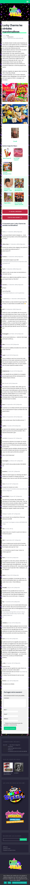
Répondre (19, 231)
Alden (3, 417)
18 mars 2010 (9, 344)
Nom (5, 709)
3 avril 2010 (9, 355)
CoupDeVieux (5, 298)
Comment (6, 698)
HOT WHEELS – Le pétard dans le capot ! (8, 773)
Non (9, 882)
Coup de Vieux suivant (14, 217)
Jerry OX (5, 745)
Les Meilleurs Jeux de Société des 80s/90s (17, 751)
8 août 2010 (13, 371)
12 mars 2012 (8, 528)
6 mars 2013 (11, 623)
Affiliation (5, 847)
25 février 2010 (13, 334)
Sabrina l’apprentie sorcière (14, 748)
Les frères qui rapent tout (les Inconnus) (19, 203)
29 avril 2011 (9, 484)
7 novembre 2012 (9, 601)
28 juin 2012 (11, 587)
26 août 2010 (8, 383)
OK (5, 882)
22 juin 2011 (13, 496)
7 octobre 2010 (11, 426)
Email (5, 714)
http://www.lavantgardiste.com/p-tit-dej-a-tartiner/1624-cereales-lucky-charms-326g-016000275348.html (13, 613)
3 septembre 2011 (10, 540)
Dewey (4, 514)
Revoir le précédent (16, 211)
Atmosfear (10, 746)
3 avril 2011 (11, 471)
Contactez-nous (6, 848)
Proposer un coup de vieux (9, 850)
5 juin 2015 (9, 680)
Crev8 (7, 35)
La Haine (16, 773)
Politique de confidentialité (19, 882)
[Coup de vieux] (15, 18)
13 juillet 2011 (10, 514)
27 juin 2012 (10, 575)
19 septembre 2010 (11, 404)
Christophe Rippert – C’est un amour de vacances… (8, 189)
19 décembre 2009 (10, 309)
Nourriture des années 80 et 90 (15, 38)
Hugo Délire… (7, 203)
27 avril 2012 (9, 557)
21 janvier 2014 (10, 663)
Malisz (4, 231)
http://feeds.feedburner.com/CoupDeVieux (13, 293)
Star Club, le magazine (15, 745)
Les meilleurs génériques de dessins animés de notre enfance (19, 189)
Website (6, 718)
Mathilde (4, 438)
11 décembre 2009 (11, 231)
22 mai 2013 (9, 638)
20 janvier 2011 (12, 438)
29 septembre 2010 (11, 417)
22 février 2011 (13, 461)
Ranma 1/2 (10, 749)
